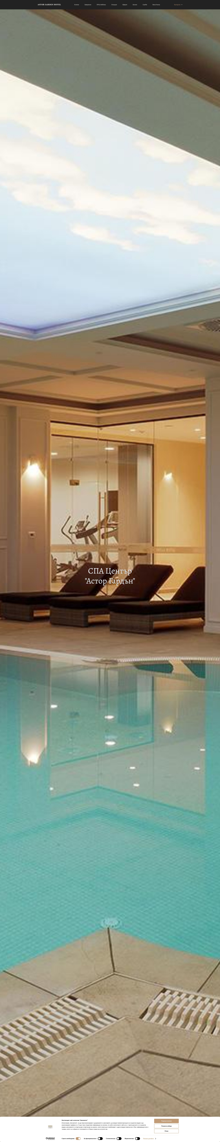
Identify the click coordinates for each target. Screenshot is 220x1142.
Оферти (124, 5)
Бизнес (135, 5)
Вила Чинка (156, 5)
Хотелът (76, 5)
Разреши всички (166, 1121)
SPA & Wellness (101, 5)
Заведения (87, 5)
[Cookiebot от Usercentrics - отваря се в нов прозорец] (50, 1138)
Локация (114, 5)
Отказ (166, 1131)
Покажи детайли (148, 1138)
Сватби (145, 5)
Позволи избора (166, 1126)
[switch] (100, 1138)
